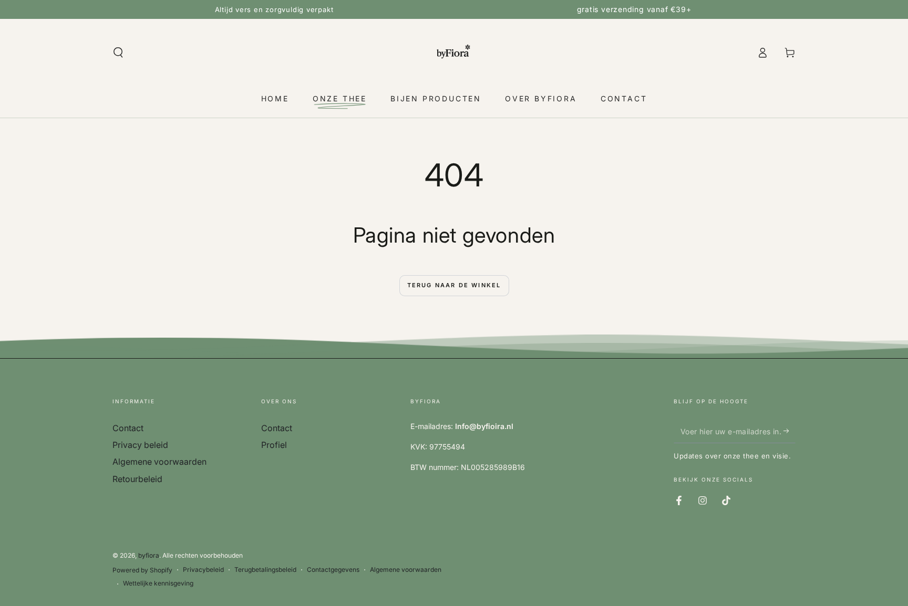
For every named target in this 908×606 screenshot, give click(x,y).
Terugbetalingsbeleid (265, 569)
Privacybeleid (203, 569)
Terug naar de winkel (454, 285)
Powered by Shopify (142, 570)
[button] (118, 52)
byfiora (148, 555)
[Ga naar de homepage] (454, 52)
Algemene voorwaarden (159, 461)
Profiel (274, 445)
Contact (127, 428)
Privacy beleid (140, 445)
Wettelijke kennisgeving (158, 583)
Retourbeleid (137, 479)
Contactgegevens (333, 569)
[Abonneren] (789, 431)
